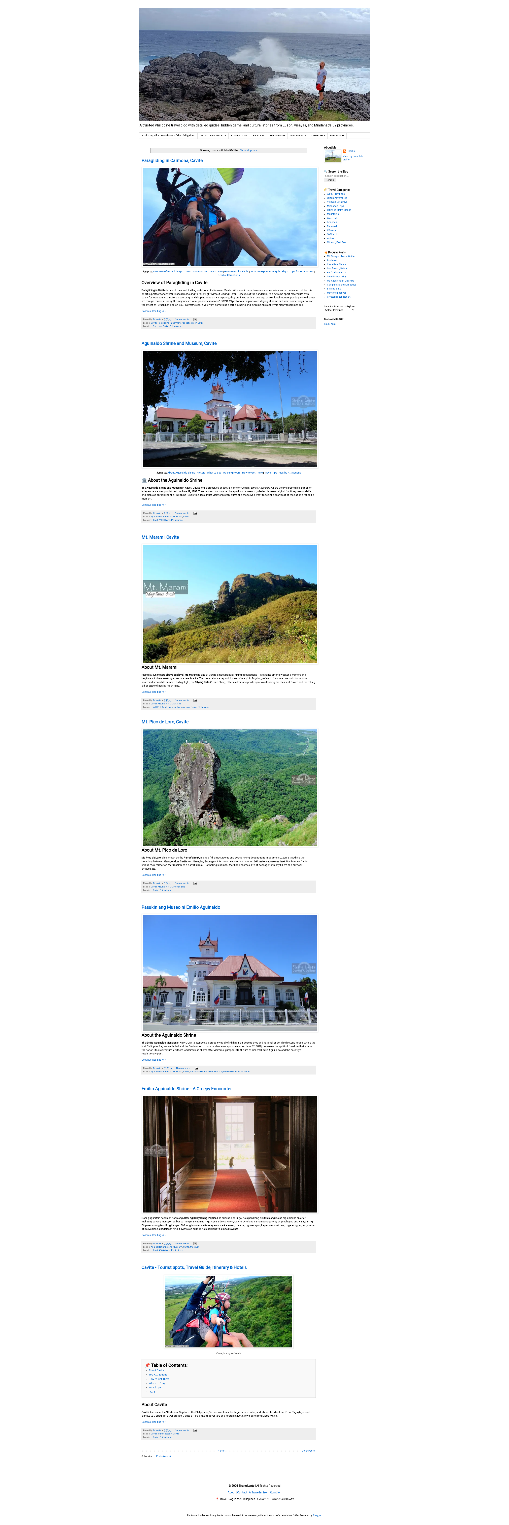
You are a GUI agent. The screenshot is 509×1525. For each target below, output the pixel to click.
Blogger (317, 1515)
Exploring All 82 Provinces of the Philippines (168, 135)
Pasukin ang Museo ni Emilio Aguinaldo (181, 907)
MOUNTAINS (277, 135)
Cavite (154, 323)
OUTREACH (337, 135)
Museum (245, 1071)
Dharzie (351, 151)
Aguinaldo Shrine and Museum (166, 516)
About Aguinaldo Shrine (181, 472)
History (201, 472)
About (231, 1492)
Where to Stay (157, 1383)
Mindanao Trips (335, 206)
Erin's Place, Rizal (337, 272)
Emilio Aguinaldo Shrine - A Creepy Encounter (187, 1088)
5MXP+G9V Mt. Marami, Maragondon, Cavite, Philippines (181, 707)
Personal (332, 226)
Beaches (332, 222)
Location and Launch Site (207, 271)
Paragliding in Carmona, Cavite (172, 160)
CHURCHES (318, 135)
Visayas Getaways (337, 202)
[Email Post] (195, 319)
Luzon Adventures (337, 198)
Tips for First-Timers (302, 271)
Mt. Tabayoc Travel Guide (341, 256)
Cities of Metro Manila (339, 210)
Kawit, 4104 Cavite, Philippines (168, 520)
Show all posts (248, 150)
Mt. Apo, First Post (337, 242)
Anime (330, 238)
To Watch (332, 234)
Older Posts (308, 1450)
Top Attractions (158, 1374)
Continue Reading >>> (154, 311)
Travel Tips (270, 472)
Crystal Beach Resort (339, 296)
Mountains (163, 703)
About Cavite (156, 1370)
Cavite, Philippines (162, 890)
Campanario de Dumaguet (341, 284)
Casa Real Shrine (336, 264)
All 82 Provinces (336, 194)
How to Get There (252, 472)
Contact (242, 1492)
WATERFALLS (298, 135)
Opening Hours (231, 472)
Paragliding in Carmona (170, 323)
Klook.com (330, 324)
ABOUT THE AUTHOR (213, 135)
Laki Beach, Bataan (337, 268)
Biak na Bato (334, 288)
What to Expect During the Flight (269, 271)
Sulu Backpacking (337, 276)
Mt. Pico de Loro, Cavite (165, 721)
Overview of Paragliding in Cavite (172, 271)
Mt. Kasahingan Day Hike (340, 280)
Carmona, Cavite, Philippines (167, 326)
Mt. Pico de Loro (177, 886)
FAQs (152, 1391)
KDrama (331, 230)
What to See (214, 472)
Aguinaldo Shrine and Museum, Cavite (179, 343)
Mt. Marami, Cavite (160, 537)
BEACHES (258, 135)
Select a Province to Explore (339, 306)
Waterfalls (332, 218)
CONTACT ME (239, 135)
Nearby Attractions (229, 275)
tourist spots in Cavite (193, 323)
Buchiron (332, 260)
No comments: (182, 319)
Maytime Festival (336, 292)
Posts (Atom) (163, 1456)
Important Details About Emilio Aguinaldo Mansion (215, 1071)
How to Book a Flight (236, 271)
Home (221, 1450)
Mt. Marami (175, 703)
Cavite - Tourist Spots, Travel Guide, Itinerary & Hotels (194, 1267)
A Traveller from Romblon (265, 1492)
